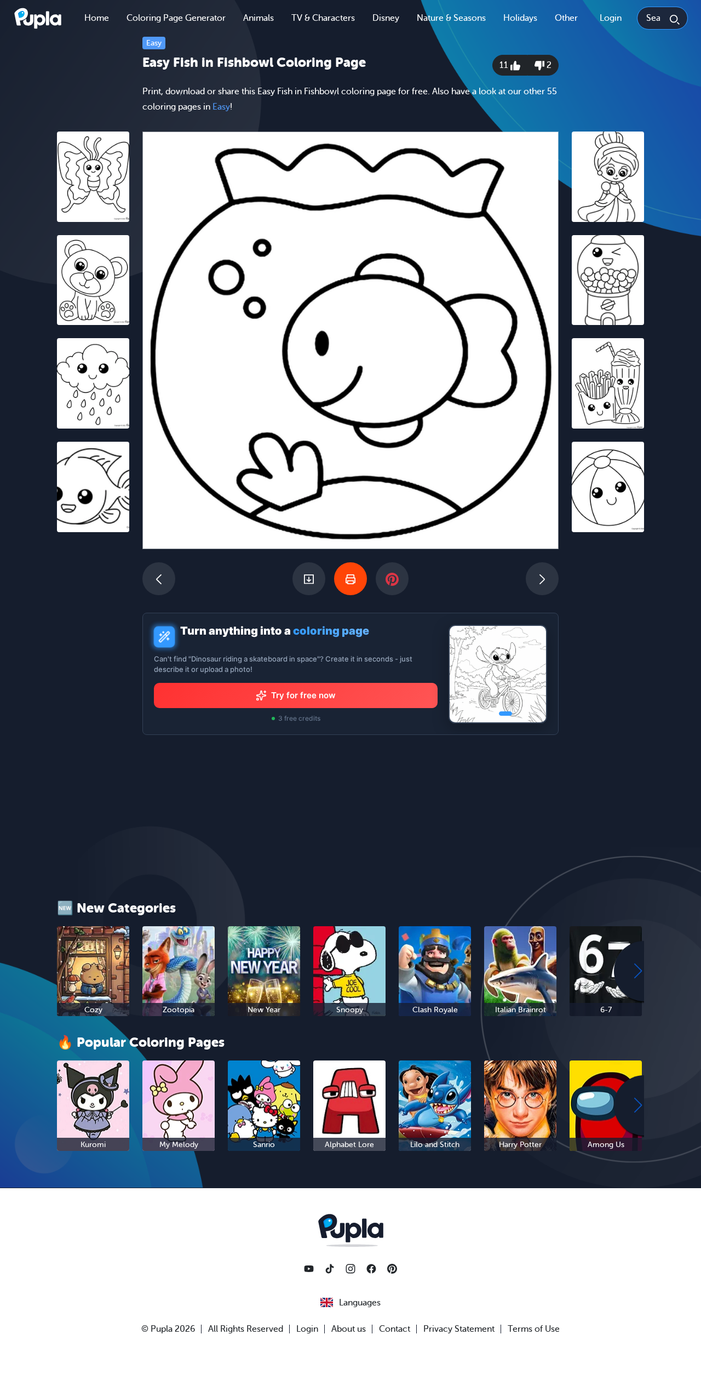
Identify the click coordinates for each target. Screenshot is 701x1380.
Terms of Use (534, 1329)
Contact (394, 1329)
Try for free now (303, 695)
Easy (154, 43)
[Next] (542, 578)
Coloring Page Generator (176, 18)
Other (566, 18)
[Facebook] (371, 1269)
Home (96, 18)
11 (504, 65)
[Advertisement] (93, 709)
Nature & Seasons (451, 18)
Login (611, 18)
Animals (258, 18)
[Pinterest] (392, 1269)
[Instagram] (350, 1269)
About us (348, 1329)
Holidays (520, 18)
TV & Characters (323, 18)
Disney (385, 18)
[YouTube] (309, 1269)
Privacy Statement (459, 1329)
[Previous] (158, 578)
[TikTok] (330, 1269)
